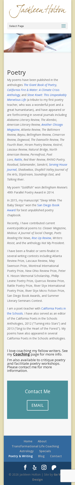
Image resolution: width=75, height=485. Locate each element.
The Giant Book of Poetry (40, 85)
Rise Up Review (41, 238)
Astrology (27, 451)
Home (28, 441)
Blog (41, 456)
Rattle (18, 159)
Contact (56, 456)
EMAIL (37, 405)
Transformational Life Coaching (35, 446)
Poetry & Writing (21, 456)
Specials (45, 451)
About (42, 441)
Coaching (21, 354)
